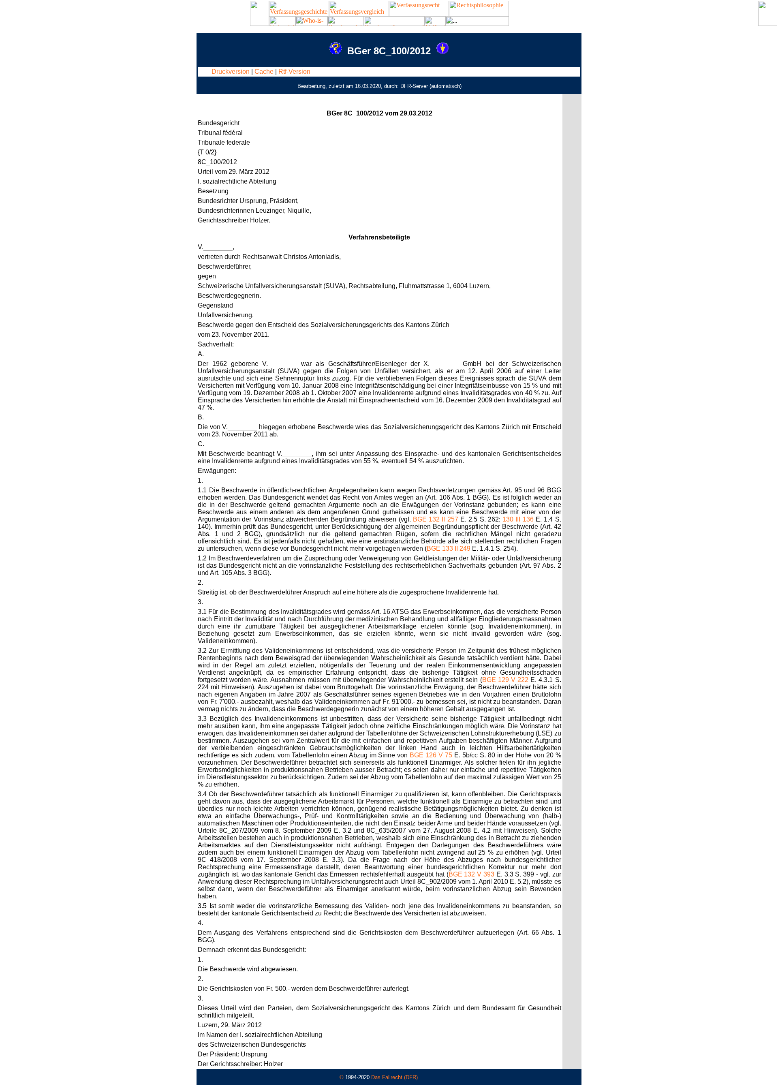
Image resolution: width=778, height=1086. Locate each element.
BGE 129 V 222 (505, 679)
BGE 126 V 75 (431, 755)
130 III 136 (518, 519)
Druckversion (231, 71)
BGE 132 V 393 (471, 874)
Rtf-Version (294, 71)
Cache (264, 71)
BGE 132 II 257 (435, 519)
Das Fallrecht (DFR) (394, 1077)
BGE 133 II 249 (448, 548)
